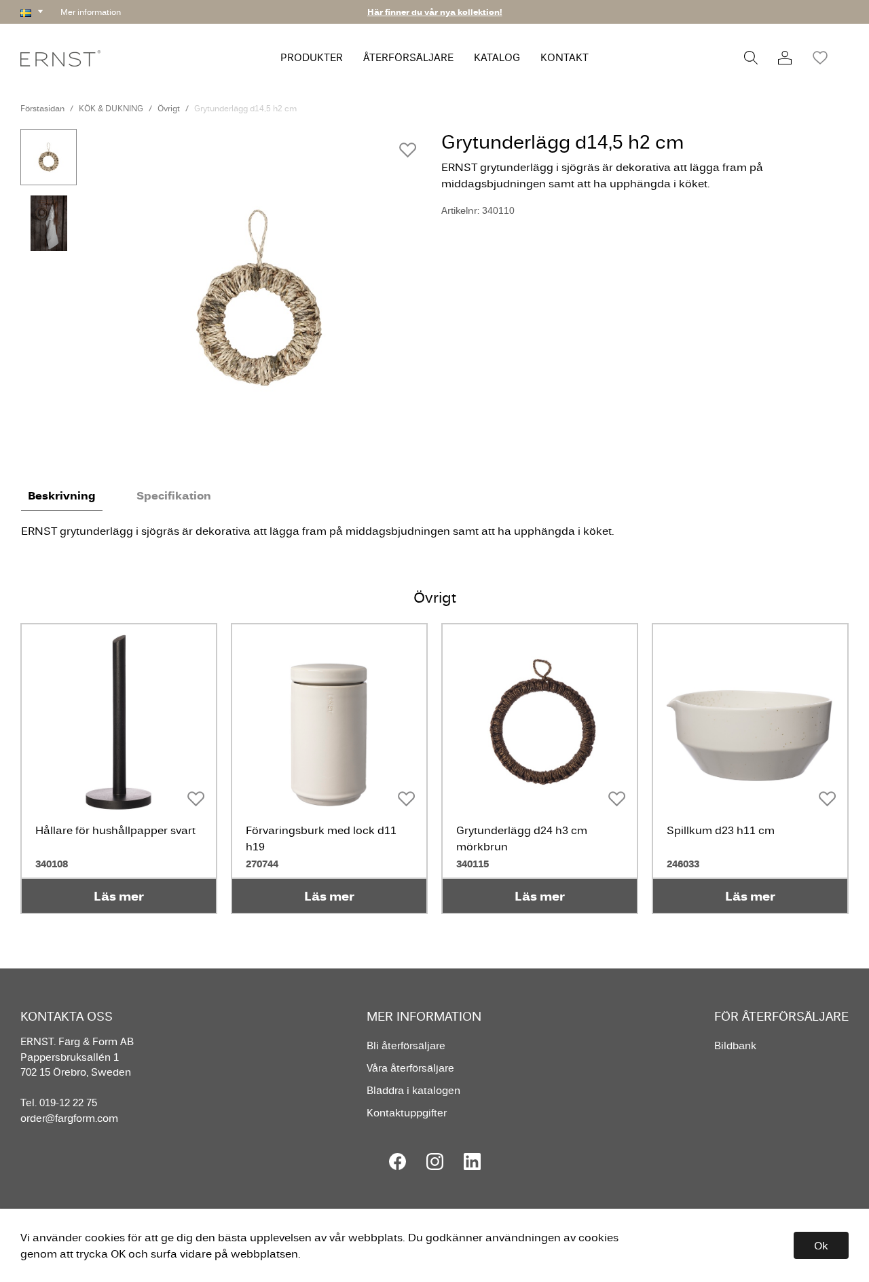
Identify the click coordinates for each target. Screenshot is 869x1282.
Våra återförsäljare (410, 1067)
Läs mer (119, 896)
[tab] (48, 157)
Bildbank (735, 1045)
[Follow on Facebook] (397, 1161)
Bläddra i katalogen (413, 1090)
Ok (821, 1245)
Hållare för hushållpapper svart (115, 830)
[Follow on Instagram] (435, 1161)
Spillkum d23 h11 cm (721, 830)
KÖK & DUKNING (111, 108)
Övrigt (169, 108)
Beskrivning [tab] (62, 495)
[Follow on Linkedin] (472, 1161)
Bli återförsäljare (406, 1045)
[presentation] (48, 157)
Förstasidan (42, 108)
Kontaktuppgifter (407, 1112)
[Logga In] (785, 57)
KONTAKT (564, 57)
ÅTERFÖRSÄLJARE (408, 57)
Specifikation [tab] (173, 495)
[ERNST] (60, 57)
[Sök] (751, 57)
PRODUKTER (311, 57)
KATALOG (497, 57)
